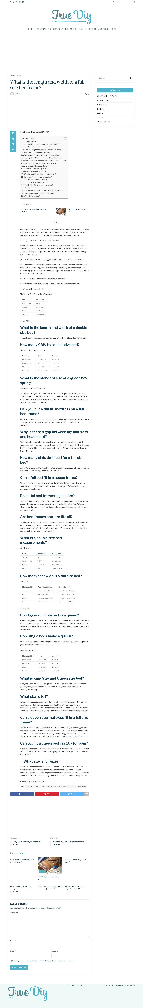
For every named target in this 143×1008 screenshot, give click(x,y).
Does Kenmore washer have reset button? (43, 144)
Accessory (103, 29)
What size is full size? (32, 196)
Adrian (19, 94)
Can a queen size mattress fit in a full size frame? (42, 190)
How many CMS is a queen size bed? (37, 152)
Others (92, 29)
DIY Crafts (19, 76)
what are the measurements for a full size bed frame (66, 786)
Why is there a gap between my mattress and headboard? (45, 160)
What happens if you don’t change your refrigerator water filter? (21, 888)
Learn (42, 872)
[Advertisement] (71, 54)
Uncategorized (104, 122)
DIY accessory (103, 100)
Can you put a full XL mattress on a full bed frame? (41, 158)
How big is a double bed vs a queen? (37, 180)
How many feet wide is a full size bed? (38, 177)
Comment (14, 913)
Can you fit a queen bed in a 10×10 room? (39, 193)
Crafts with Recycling (64, 29)
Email (13, 951)
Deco (113, 29)
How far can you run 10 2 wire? (38, 147)
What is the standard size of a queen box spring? (41, 155)
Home (29, 29)
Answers (29, 786)
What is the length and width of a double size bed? (42, 150)
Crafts (82, 29)
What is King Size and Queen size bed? (38, 185)
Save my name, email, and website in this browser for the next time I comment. (43, 961)
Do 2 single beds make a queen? (36, 182)
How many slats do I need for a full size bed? (40, 163)
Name (13, 941)
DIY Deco (101, 109)
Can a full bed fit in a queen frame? (36, 166)
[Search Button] (133, 2)
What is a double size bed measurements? (40, 174)
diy (43, 786)
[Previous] (53, 222)
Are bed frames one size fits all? (35, 171)
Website (54, 951)
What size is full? (30, 188)
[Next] (56, 222)
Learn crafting (43, 29)
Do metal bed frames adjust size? (35, 169)
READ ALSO (32, 141)
